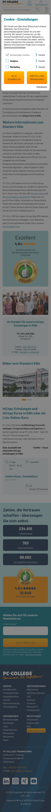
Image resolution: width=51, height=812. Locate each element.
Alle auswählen (14, 78)
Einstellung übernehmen (37, 78)
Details (41, 55)
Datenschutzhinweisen (15, 47)
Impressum (41, 86)
